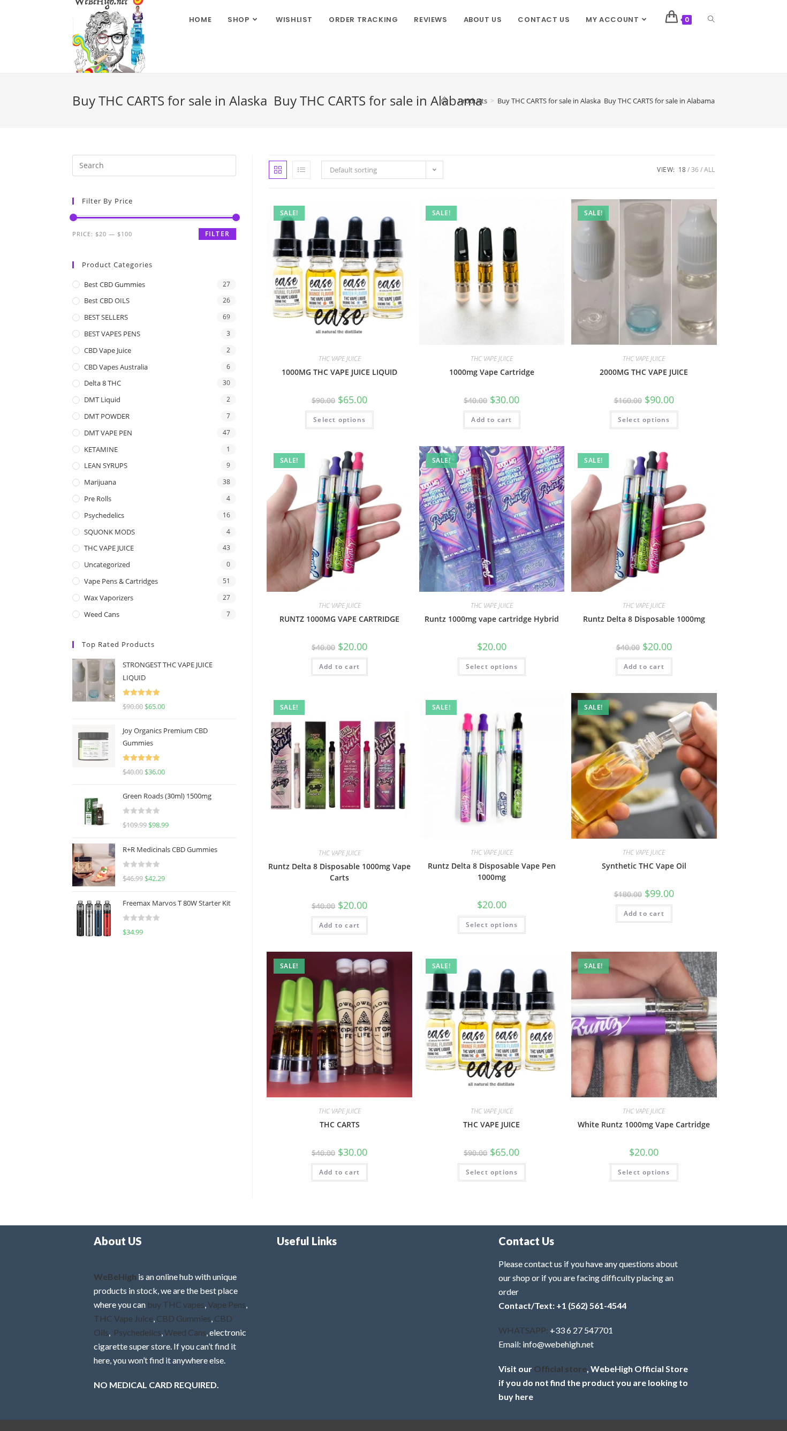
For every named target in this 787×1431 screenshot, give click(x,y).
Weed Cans (101, 614)
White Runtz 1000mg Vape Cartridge (644, 1124)
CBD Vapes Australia (116, 367)
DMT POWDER (107, 416)
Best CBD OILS (107, 300)
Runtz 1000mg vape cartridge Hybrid (492, 619)
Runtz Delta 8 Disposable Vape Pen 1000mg (492, 871)
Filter (217, 233)
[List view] (301, 170)
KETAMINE (101, 449)
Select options (339, 419)
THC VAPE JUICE (340, 358)
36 (695, 169)
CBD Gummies (183, 1318)
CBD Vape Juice (107, 350)
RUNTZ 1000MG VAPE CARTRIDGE (339, 619)
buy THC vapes (176, 1304)
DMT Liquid (102, 399)
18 (682, 169)
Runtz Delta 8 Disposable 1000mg (644, 619)
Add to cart (491, 419)
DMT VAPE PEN (108, 433)
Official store (560, 1369)
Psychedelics (104, 515)
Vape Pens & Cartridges (121, 581)
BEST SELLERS (106, 317)
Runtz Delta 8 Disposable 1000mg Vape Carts (339, 872)
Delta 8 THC (102, 383)
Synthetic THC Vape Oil (644, 866)
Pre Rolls (97, 498)
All (709, 169)
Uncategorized (107, 564)
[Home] (444, 101)
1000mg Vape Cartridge (491, 372)
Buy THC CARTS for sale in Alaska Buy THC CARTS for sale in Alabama (606, 101)
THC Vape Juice (123, 1318)
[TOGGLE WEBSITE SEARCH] (711, 20)
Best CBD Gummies (114, 284)
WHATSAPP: (523, 1330)
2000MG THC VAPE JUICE (644, 372)
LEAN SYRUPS (105, 465)
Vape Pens (227, 1304)
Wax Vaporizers (108, 597)
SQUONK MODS (109, 532)
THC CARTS (340, 1124)
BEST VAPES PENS (112, 333)
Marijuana (100, 482)
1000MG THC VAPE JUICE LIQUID (339, 372)
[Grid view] (278, 170)
